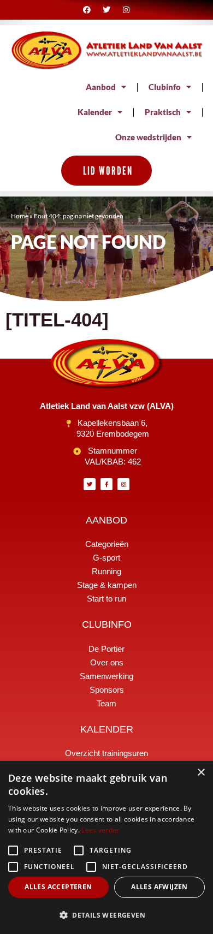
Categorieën (106, 544)
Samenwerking (106, 676)
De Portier (106, 648)
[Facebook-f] (106, 484)
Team (106, 703)
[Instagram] (126, 10)
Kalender (95, 112)
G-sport (106, 557)
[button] (106, 915)
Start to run (106, 598)
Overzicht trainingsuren (106, 753)
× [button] (201, 773)
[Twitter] (106, 10)
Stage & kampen (107, 585)
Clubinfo (165, 87)
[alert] (106, 847)
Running (106, 571)
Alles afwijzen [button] (159, 886)
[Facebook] (86, 10)
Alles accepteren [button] (58, 886)
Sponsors (107, 689)
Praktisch (163, 112)
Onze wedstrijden (148, 137)
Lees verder (100, 830)
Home (19, 216)
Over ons (106, 662)
